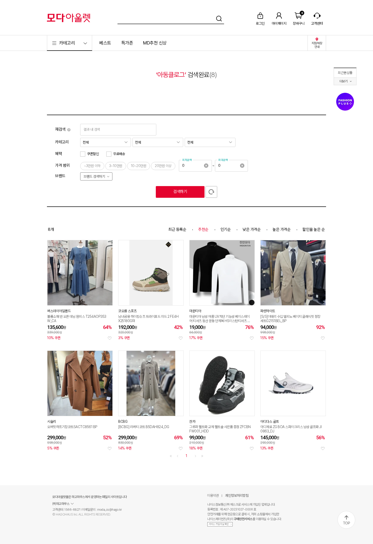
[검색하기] (219, 18)
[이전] (177, 456)
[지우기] (206, 166)
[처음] (170, 456)
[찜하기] (110, 338)
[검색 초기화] (211, 192)
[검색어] (170, 18)
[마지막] (202, 456)
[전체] (105, 142)
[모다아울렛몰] (68, 17)
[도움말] (69, 129)
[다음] (195, 456)
